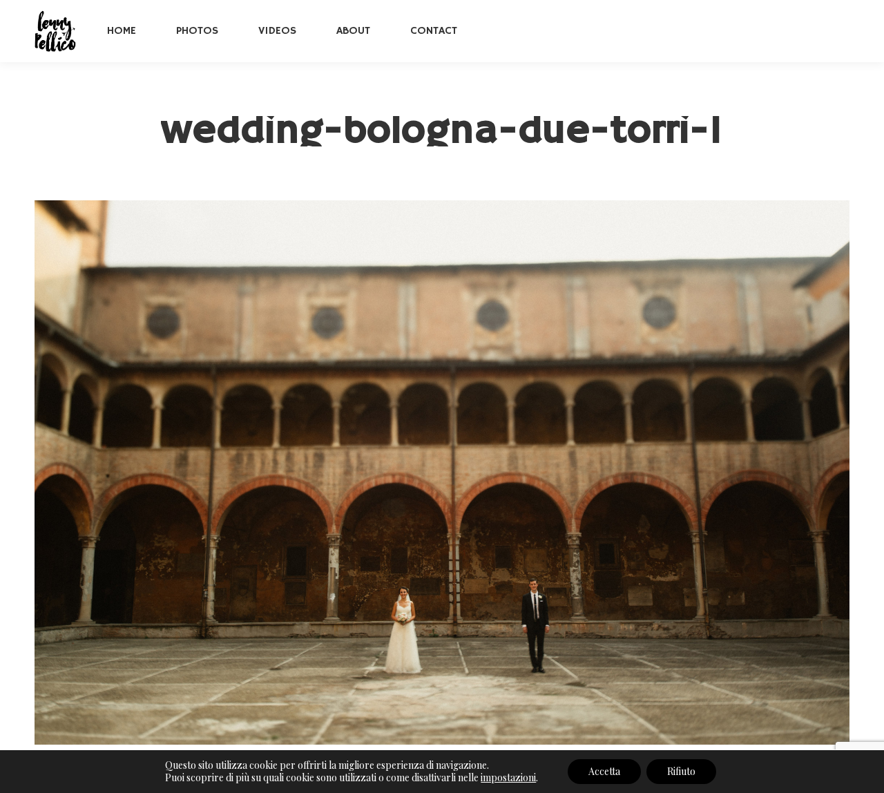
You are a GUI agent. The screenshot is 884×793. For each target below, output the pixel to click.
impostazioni (508, 778)
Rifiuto (681, 771)
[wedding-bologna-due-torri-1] (442, 472)
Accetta (604, 771)
